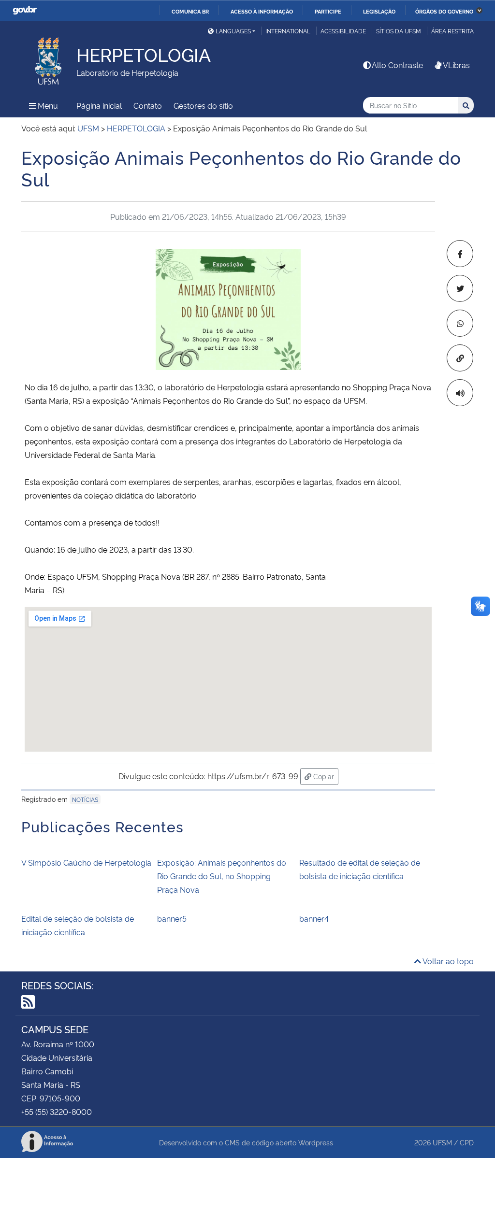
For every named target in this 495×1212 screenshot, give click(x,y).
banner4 (314, 918)
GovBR (25, 10)
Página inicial (99, 105)
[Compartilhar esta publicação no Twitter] (460, 288)
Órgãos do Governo (444, 11)
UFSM (442, 1142)
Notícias (85, 799)
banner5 (172, 918)
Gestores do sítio (203, 105)
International (287, 31)
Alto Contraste (397, 64)
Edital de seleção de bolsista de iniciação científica (77, 925)
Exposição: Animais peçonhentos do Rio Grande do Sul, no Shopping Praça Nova (221, 876)
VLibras (456, 64)
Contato (147, 105)
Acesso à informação (262, 11)
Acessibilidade (343, 31)
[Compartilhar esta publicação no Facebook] (460, 253)
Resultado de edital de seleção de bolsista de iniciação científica (359, 869)
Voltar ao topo (447, 960)
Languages (233, 31)
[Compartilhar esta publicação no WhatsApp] (460, 323)
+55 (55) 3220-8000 (56, 1111)
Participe (328, 11)
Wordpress (315, 1142)
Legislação (379, 11)
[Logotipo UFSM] (48, 58)
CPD (467, 1142)
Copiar (324, 776)
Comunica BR (190, 11)
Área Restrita (452, 31)
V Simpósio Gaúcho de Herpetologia (86, 862)
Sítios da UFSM (398, 31)
